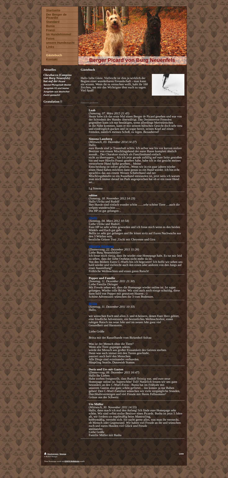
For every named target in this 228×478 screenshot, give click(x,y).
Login (181, 453)
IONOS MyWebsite (72, 461)
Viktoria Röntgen (101, 246)
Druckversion (53, 454)
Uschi (93, 217)
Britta (93, 303)
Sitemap (63, 454)
